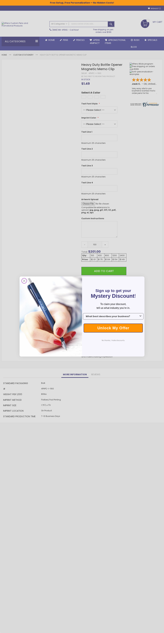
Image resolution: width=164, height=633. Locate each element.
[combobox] (112, 316)
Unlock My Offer (113, 328)
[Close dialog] (24, 281)
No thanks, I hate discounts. (113, 340)
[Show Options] (140, 316)
